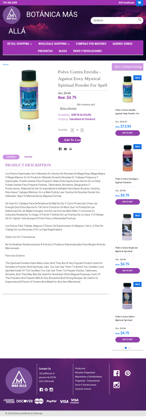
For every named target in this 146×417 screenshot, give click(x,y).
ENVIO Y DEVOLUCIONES (87, 51)
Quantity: (63, 129)
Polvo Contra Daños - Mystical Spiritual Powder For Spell (125, 320)
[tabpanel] (128, 106)
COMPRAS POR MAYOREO (91, 43)
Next (140, 68)
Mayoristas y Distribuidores (88, 376)
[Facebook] (60, 149)
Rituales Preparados (85, 372)
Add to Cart (127, 133)
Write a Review (68, 108)
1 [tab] (126, 348)
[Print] (70, 149)
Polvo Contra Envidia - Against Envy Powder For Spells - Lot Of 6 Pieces (127, 113)
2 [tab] (129, 348)
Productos (80, 368)
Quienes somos (83, 389)
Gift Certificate (126, 2)
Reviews (28, 157)
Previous (137, 68)
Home (6, 64)
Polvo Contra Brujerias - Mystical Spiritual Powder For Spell (127, 251)
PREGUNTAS (45, 51)
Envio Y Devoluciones (85, 385)
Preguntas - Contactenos (87, 381)
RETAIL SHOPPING (18, 43)
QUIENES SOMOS (122, 43)
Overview (11, 157)
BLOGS (63, 51)
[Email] (65, 149)
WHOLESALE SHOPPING (52, 43)
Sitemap (38, 413)
